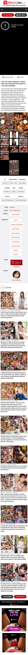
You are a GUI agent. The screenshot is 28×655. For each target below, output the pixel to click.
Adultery (15, 250)
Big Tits (16, 254)
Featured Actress (15, 246)
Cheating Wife (16, 241)
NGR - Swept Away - (15, 210)
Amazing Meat (16, 214)
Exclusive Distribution (17, 224)
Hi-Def (15, 220)
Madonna (12, 207)
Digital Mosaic (16, 229)
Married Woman (15, 237)
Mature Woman (16, 233)
